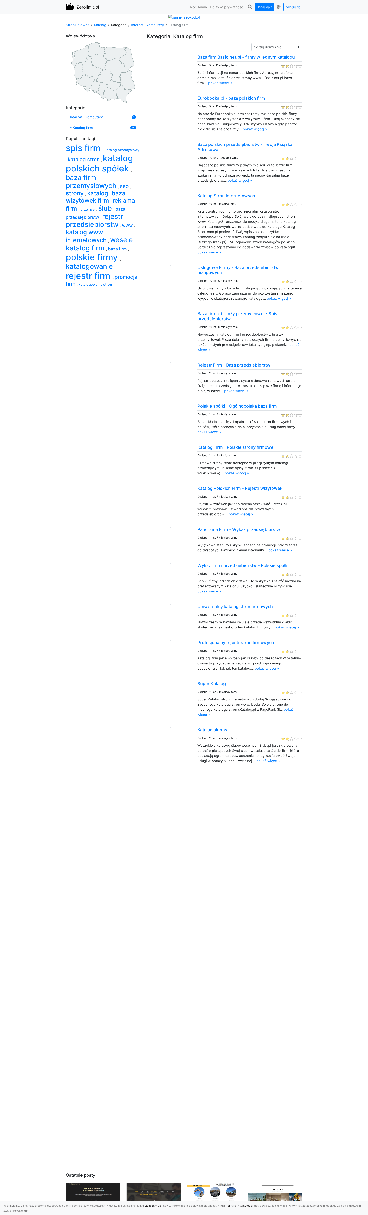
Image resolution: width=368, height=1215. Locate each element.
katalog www (85, 232)
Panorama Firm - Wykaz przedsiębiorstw (238, 529)
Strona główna (77, 25)
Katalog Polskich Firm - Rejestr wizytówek (239, 488)
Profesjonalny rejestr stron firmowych (235, 642)
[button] (250, 7)
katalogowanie (90, 266)
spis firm (84, 148)
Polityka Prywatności (239, 1205)
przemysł (88, 209)
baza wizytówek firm (95, 197)
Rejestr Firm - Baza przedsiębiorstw (233, 365)
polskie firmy (93, 257)
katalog (98, 193)
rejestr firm (89, 275)
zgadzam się (153, 1205)
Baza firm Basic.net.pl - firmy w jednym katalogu (246, 57)
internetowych (87, 240)
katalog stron (84, 159)
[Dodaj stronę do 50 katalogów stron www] (184, 17)
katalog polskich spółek (99, 163)
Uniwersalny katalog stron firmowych (235, 606)
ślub (106, 208)
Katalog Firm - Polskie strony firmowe (235, 447)
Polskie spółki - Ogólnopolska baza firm (237, 406)
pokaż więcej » (220, 83)
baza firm (118, 249)
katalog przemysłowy (122, 150)
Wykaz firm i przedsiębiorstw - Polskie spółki (243, 565)
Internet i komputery (147, 25)
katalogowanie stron (95, 284)
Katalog (100, 25)
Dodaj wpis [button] (264, 7)
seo (125, 186)
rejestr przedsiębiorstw (94, 220)
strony (75, 193)
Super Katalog (211, 683)
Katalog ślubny (212, 729)
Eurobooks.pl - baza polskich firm (231, 98)
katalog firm (86, 248)
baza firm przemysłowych (92, 181)
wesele (122, 240)
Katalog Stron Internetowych (226, 195)
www (128, 225)
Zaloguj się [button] (292, 7)
